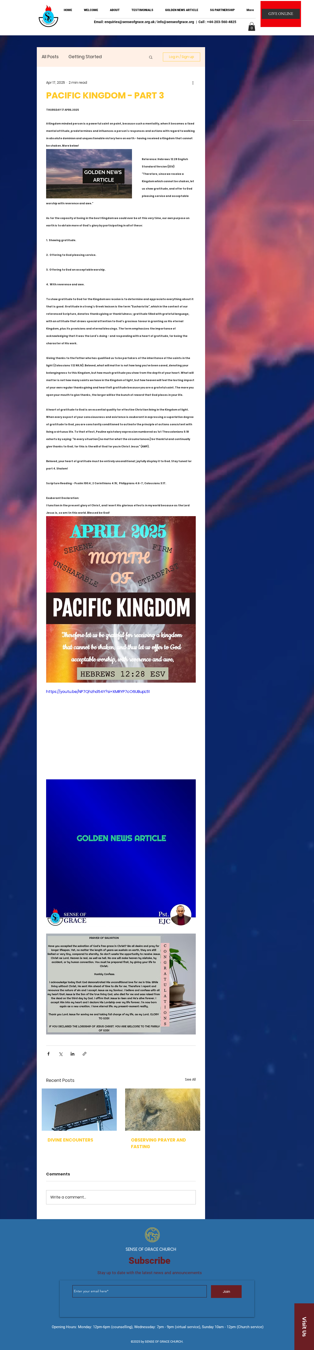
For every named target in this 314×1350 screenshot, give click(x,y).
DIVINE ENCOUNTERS (70, 1140)
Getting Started (85, 57)
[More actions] (193, 82)
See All (190, 1079)
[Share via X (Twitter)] (60, 1053)
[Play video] (121, 731)
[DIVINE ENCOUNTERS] (79, 1109)
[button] (251, 26)
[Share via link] (84, 1053)
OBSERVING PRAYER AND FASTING (158, 1143)
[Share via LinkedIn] (72, 1053)
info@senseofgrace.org (175, 22)
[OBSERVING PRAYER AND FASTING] (162, 1109)
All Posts (50, 57)
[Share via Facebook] (48, 1053)
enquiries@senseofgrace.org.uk (130, 22)
